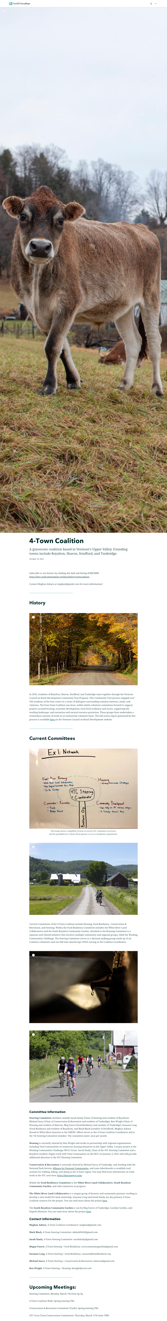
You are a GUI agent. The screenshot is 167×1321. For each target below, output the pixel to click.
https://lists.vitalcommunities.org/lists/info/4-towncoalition (59, 576)
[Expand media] (83, 649)
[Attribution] (4, 11)
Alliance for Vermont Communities (70, 1168)
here (52, 719)
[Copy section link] (27, 603)
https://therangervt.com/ (69, 1175)
